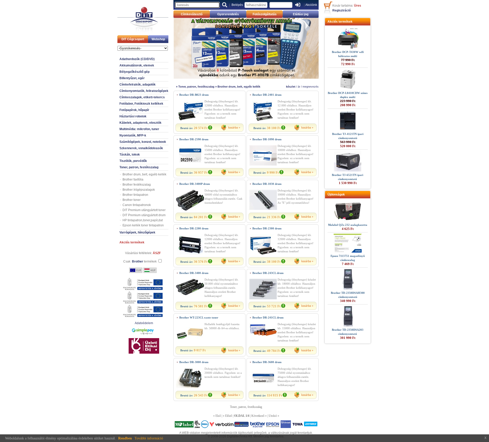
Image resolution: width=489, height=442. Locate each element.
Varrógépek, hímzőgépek (137, 232)
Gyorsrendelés (228, 14)
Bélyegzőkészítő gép (134, 72)
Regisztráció (341, 10)
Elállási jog (300, 14)
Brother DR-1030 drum (266, 183)
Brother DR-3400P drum (194, 183)
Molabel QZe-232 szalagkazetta (347, 224)
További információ (148, 438)
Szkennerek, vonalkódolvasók (141, 148)
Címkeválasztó (191, 14)
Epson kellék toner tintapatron (143, 225)
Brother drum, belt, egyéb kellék (144, 174)
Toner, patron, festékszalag (138, 167)
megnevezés (311, 86)
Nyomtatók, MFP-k (132, 135)
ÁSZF (157, 253)
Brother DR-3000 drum (193, 362)
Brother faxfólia (133, 179)
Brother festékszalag (137, 184)
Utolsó (273, 416)
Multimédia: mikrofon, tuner (139, 129)
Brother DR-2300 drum (266, 228)
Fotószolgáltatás (265, 14)
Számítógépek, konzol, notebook (142, 142)
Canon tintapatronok (137, 205)
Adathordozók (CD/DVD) (137, 59)
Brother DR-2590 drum (193, 139)
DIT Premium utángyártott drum (144, 215)
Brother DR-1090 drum (266, 139)
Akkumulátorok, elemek (136, 65)
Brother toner (132, 200)
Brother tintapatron (135, 195)
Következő (257, 416)
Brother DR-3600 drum (266, 362)
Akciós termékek (131, 242)
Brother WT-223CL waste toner (198, 317)
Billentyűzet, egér (132, 78)
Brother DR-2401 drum (266, 94)
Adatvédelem (144, 323)
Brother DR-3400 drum (193, 272)
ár (299, 86)
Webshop (158, 39)
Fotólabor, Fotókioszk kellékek (141, 103)
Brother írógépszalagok (139, 189)
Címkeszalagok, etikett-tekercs (142, 97)
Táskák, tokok (129, 154)
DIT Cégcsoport (132, 39)
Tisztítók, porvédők (133, 161)
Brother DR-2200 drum (193, 228)
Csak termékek (140, 261)
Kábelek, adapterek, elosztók (140, 123)
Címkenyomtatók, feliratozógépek (143, 91)
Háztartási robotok (132, 116)
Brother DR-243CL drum (267, 272)
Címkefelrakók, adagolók (137, 84)
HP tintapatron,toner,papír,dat (143, 220)
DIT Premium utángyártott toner (144, 210)
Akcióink (311, 5)
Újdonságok (336, 194)
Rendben (125, 438)
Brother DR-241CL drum (267, 317)
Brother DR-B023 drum (194, 94)
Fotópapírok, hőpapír (134, 110)
